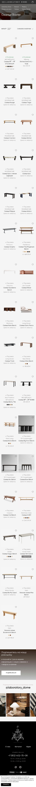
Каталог (18, 747)
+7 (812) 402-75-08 (18, 755)
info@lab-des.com (18, 752)
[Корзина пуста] (32, 2)
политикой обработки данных (19, 778)
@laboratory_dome (18, 687)
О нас (7, 747)
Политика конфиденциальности (18, 775)
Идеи (28, 747)
